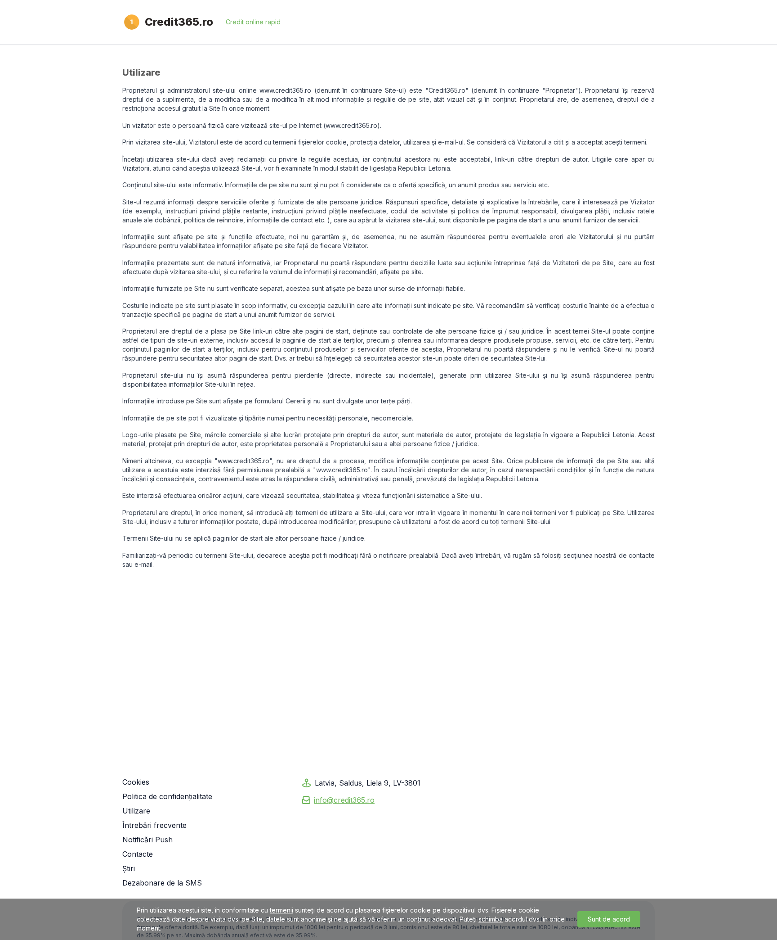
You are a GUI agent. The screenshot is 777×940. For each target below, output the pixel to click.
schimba (490, 919)
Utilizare (136, 810)
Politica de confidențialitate (167, 796)
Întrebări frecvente (154, 825)
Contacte (137, 854)
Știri (128, 868)
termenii (281, 910)
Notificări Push (147, 839)
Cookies (135, 782)
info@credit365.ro (344, 799)
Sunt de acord (609, 919)
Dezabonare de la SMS (162, 882)
